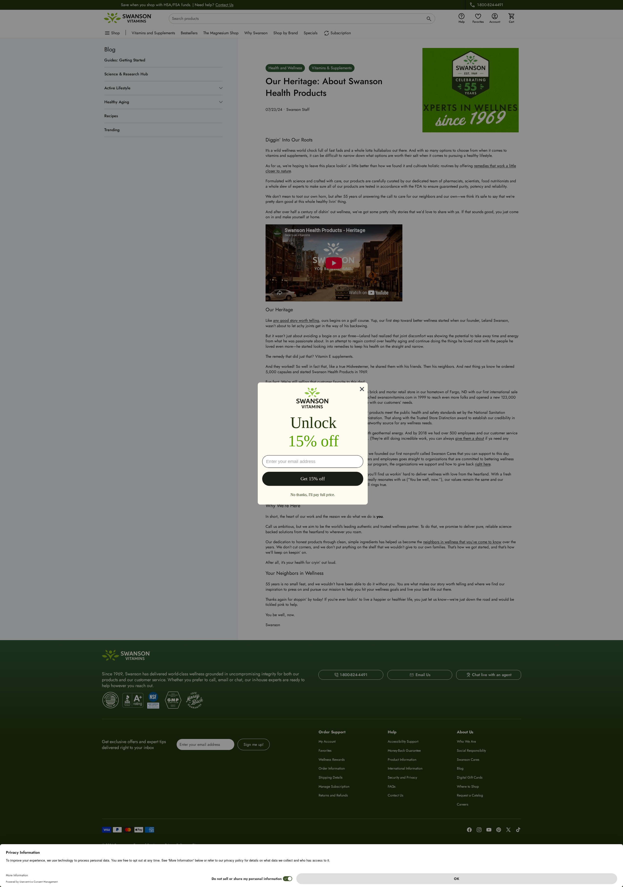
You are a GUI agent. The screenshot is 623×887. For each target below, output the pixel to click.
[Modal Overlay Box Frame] (313, 443)
